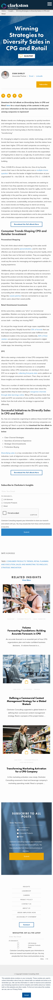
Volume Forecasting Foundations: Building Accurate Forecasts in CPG (27, 630)
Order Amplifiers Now (26, 912)
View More (26, 580)
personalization (26, 249)
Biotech (37, 689)
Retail (6, 506)
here (8, 105)
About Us (26, 908)
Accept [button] (26, 995)
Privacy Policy (26, 899)
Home (4, 11)
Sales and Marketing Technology (32, 564)
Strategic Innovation (11, 568)
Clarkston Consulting (14, 6)
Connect (26, 925)
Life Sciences (8, 499)
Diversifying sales (8, 453)
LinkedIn (39, 76)
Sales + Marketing (39, 619)
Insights (11, 11)
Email (31, 76)
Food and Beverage (26, 762)
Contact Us (26, 904)
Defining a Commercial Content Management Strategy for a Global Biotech (26, 701)
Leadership (26, 891)
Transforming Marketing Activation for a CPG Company (26, 770)
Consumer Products (10, 503)
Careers (26, 895)
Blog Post (28, 56)
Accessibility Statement (26, 917)
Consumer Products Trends (19, 561)
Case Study (17, 689)
